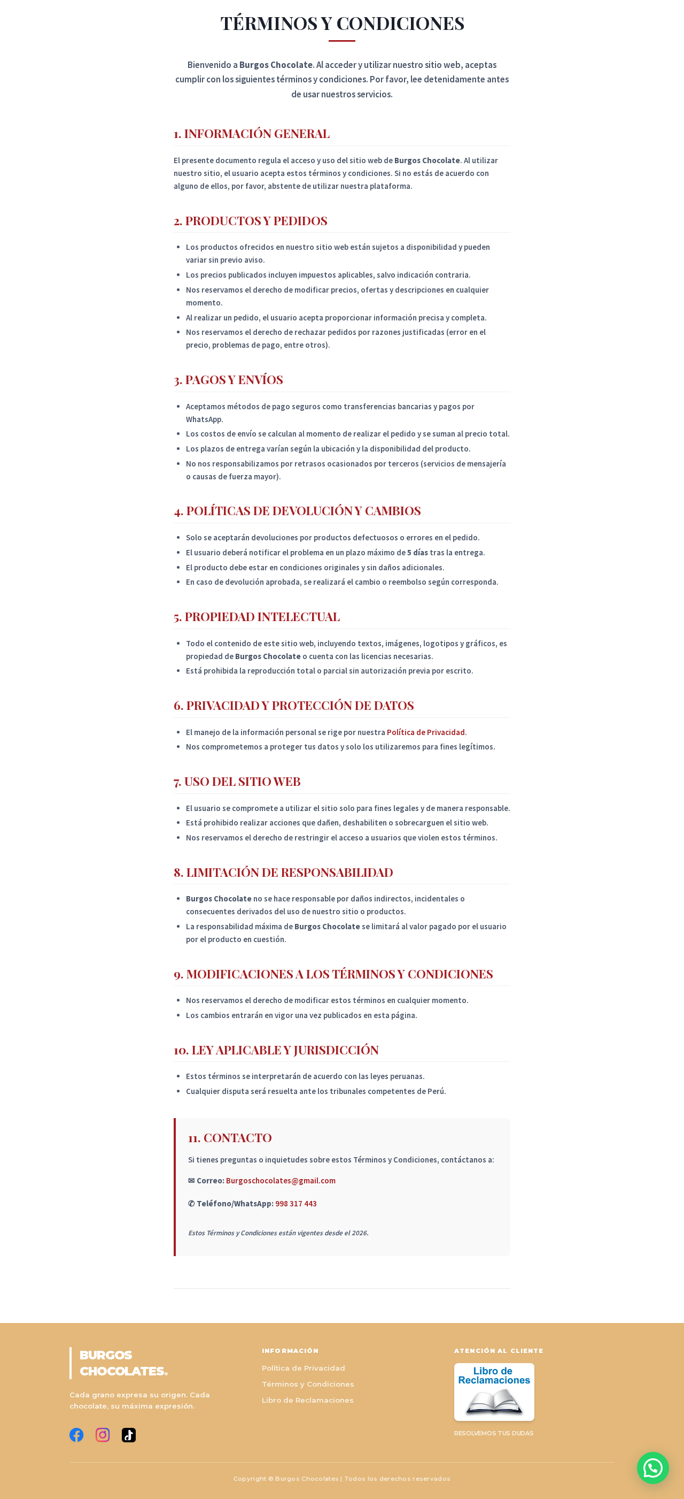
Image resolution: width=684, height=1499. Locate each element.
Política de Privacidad (426, 732)
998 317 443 (296, 1203)
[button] (653, 1468)
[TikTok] (129, 1435)
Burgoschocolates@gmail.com (281, 1180)
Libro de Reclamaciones (308, 1400)
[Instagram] (103, 1435)
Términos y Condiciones (308, 1384)
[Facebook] (76, 1435)
